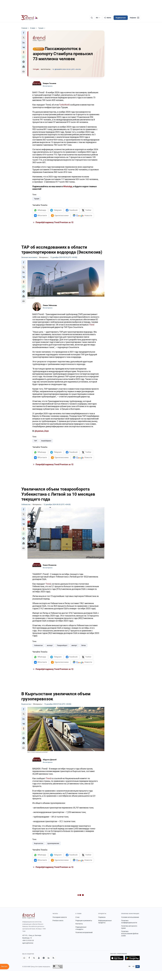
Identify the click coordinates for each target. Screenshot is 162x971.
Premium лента (58, 920)
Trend (91, 324)
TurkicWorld (64, 105)
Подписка (101, 917)
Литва (83, 645)
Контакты (79, 924)
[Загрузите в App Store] (117, 958)
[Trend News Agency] (28, 915)
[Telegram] (44, 958)
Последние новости (60, 917)
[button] (23, 33)
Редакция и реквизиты (83, 920)
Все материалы (47, 86)
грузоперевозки (53, 843)
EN (129, 966)
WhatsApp (67, 186)
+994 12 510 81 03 (28, 940)
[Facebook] (29, 958)
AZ (133, 966)
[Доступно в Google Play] (132, 958)
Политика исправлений (83, 932)
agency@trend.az (27, 943)
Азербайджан (46, 441)
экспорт (50, 645)
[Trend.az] (29, 17)
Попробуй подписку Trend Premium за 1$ (54, 222)
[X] (34, 958)
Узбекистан (38, 645)
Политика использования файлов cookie (129, 933)
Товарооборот (62, 645)
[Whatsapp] (24, 958)
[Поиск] (91, 17)
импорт (74, 645)
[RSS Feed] (53, 958)
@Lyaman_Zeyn (42, 431)
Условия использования (130, 917)
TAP (35, 441)
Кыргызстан (38, 843)
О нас (77, 917)
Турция (36, 199)
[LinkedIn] (49, 958)
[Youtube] (39, 958)
